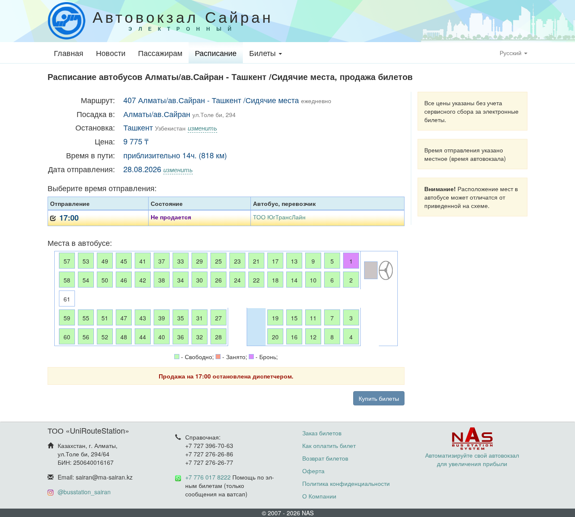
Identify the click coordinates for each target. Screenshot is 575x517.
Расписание (216, 52)
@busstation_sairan (84, 492)
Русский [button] (511, 52)
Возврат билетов (325, 458)
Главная (68, 52)
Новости (110, 52)
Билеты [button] (263, 52)
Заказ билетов (321, 433)
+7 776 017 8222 (208, 477)
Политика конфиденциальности (346, 483)
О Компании (319, 496)
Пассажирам (160, 52)
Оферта (313, 470)
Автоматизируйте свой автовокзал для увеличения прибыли (472, 459)
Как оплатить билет (329, 445)
